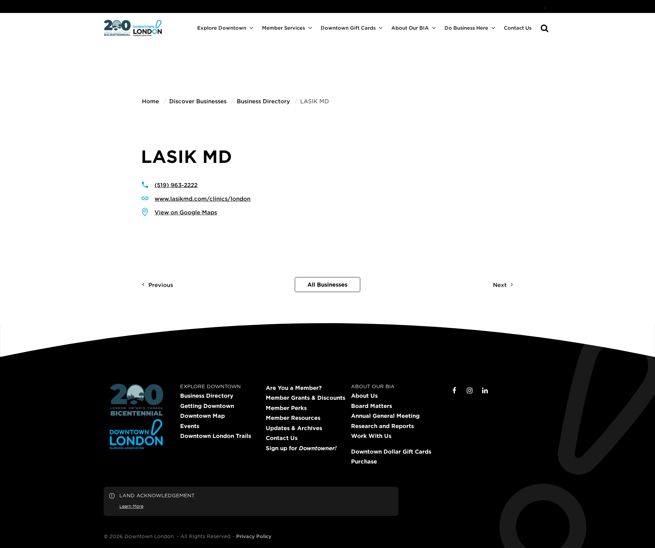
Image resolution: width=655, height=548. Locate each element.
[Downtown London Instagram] (470, 390)
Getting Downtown (207, 406)
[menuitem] (545, 6)
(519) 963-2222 (176, 184)
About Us (364, 396)
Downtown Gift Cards (348, 28)
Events (189, 426)
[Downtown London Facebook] (454, 390)
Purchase (364, 461)
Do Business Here (466, 28)
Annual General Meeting (385, 416)
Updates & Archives (294, 428)
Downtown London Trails (215, 436)
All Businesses (327, 284)
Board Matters (371, 406)
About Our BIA (410, 28)
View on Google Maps (186, 212)
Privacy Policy (254, 536)
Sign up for (301, 448)
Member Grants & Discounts (305, 398)
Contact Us (518, 28)
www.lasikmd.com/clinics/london (202, 198)
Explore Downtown (221, 28)
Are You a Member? (294, 388)
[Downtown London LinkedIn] (485, 390)
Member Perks (286, 408)
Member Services (283, 28)
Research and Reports (382, 426)
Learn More (131, 506)
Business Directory (206, 396)
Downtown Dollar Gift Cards (391, 451)
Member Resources (293, 418)
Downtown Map (202, 416)
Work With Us (371, 436)
